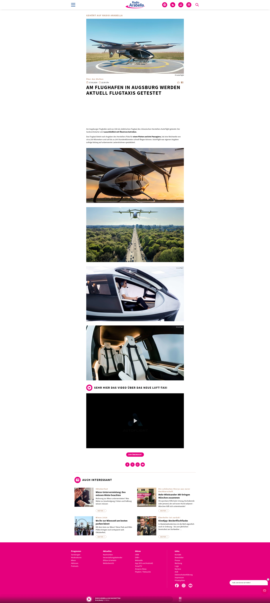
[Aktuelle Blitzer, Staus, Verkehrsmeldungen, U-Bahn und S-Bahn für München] (180, 4)
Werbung (178, 563)
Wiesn (73, 560)
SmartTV (138, 566)
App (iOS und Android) (144, 563)
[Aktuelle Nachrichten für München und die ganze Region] (164, 4)
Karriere (178, 569)
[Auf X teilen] (132, 464)
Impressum (179, 577)
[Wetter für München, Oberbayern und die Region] (172, 4)
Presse (177, 560)
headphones (178, 82)
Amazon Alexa (140, 569)
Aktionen (74, 563)
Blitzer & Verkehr (109, 560)
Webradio (139, 560)
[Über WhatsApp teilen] (137, 464)
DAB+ (137, 557)
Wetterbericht (108, 563)
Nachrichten (108, 554)
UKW (137, 554)
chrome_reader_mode (182, 82)
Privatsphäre (180, 580)
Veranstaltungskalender (112, 557)
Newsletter (179, 557)
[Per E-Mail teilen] (143, 464)
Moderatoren (76, 557)
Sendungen (75, 554)
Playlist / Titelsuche (143, 572)
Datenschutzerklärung (184, 574)
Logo (177, 566)
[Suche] (197, 5)
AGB (176, 572)
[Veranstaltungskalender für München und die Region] (188, 4)
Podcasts (74, 566)
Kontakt (178, 554)
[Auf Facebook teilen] (127, 464)
